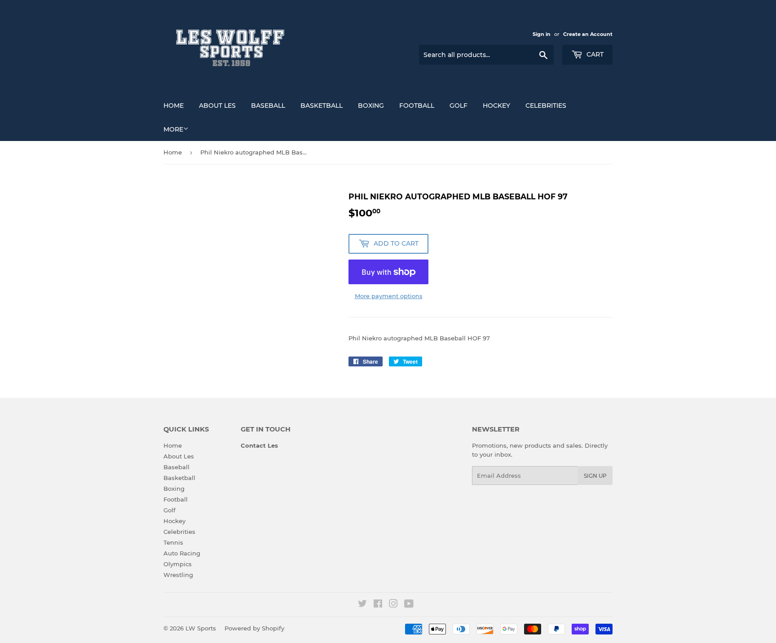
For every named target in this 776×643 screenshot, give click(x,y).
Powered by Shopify (254, 628)
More (173, 129)
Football (416, 105)
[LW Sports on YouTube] (409, 604)
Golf (458, 105)
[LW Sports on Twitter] (362, 604)
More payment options (389, 295)
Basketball (321, 105)
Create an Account (588, 34)
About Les (217, 105)
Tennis (173, 542)
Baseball (268, 105)
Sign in (542, 34)
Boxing (371, 105)
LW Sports (200, 628)
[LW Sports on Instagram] (393, 604)
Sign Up (595, 475)
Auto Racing (181, 553)
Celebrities (545, 105)
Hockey (496, 105)
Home (173, 105)
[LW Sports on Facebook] (378, 604)
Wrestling (178, 574)
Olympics (177, 564)
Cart (594, 54)
